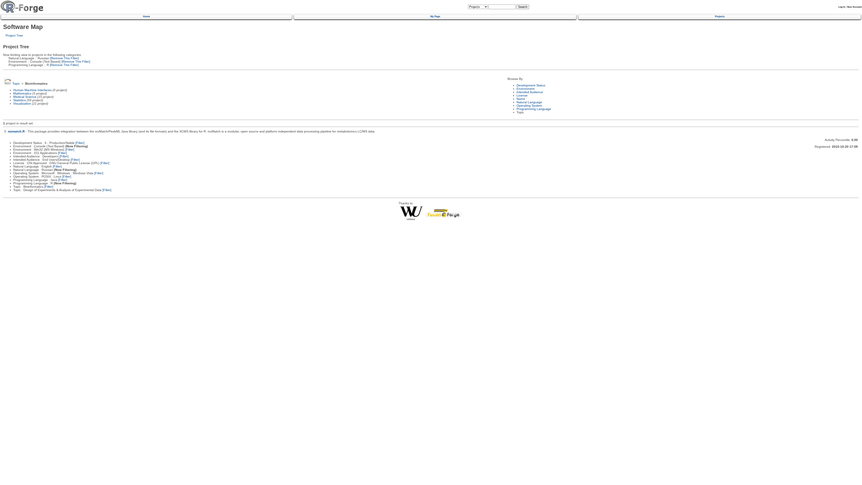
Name (521, 99)
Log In (841, 7)
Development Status (531, 85)
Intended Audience (530, 92)
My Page (435, 16)
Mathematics (22, 93)
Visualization (22, 103)
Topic (16, 83)
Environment (525, 88)
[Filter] (79, 143)
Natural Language (529, 102)
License (522, 95)
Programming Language (534, 109)
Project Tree (14, 35)
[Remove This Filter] (64, 58)
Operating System (529, 105)
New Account (854, 7)
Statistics (19, 100)
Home (146, 16)
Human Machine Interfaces (32, 90)
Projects (720, 16)
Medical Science (24, 97)
